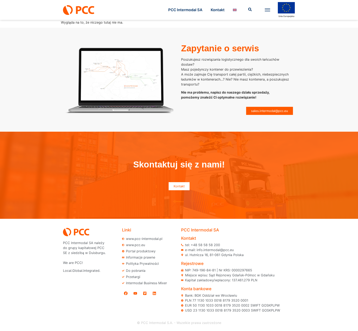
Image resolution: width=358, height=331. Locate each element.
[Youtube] (135, 293)
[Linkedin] (154, 293)
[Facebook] (125, 293)
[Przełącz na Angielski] (235, 10)
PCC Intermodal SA (185, 10)
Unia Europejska (286, 16)
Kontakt (218, 10)
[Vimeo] (145, 293)
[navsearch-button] (250, 9)
